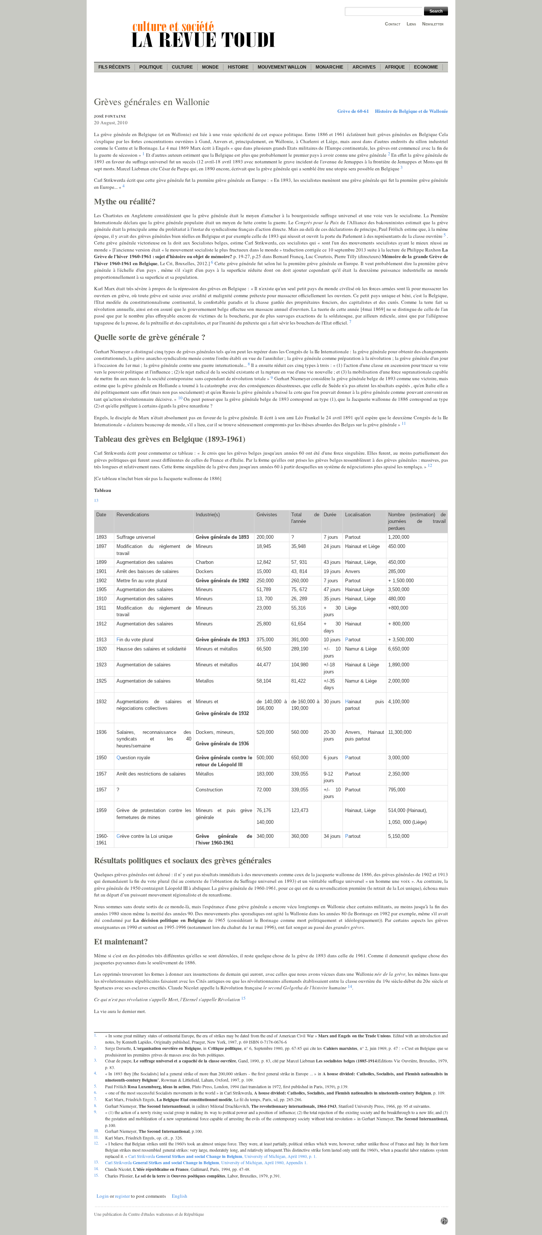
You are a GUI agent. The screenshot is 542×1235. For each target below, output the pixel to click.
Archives (364, 67)
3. (95, 1060)
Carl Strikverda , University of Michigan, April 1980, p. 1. (222, 1156)
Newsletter (433, 24)
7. (95, 1099)
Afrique (395, 67)
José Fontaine (110, 116)
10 (180, 397)
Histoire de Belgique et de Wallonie (411, 111)
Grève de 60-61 (353, 111)
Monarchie (329, 67)
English (179, 1196)
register (122, 1196)
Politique (151, 67)
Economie (426, 67)
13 (96, 500)
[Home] (204, 48)
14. (96, 1168)
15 (243, 998)
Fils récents (114, 67)
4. (95, 1073)
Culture (182, 67)
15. (96, 1175)
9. (95, 1111)
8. (95, 1105)
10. (96, 1130)
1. (95, 1035)
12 (430, 465)
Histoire (238, 67)
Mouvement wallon (282, 67)
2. (95, 1047)
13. (96, 1162)
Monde (210, 67)
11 (404, 423)
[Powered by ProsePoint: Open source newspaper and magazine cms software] (444, 1223)
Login (103, 1196)
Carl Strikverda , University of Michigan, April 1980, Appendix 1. (206, 1162)
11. (96, 1137)
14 (350, 986)
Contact (392, 24)
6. (95, 1092)
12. (96, 1143)
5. (95, 1086)
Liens (411, 24)
